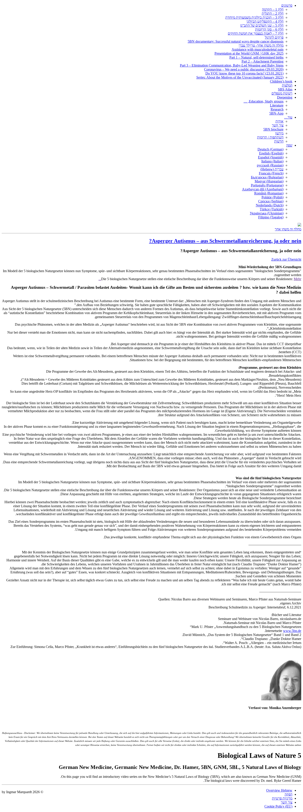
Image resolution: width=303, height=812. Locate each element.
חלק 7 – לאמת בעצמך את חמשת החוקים (255, 33)
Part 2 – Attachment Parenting (262, 61)
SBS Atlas (285, 89)
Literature (276, 105)
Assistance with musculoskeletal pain (257, 49)
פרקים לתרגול (274, 37)
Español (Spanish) (270, 157)
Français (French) (271, 173)
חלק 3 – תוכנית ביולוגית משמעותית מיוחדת (254, 17)
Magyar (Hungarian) (269, 181)
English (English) (271, 153)
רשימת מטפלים (282, 93)
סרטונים (286, 5)
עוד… (288, 117)
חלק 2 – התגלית (272, 13)
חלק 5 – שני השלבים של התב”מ (261, 25)
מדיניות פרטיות (282, 798)
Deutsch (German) (270, 149)
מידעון (279, 133)
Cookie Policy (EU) (278, 806)
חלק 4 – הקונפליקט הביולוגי (264, 21)
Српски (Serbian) (270, 201)
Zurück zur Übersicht (286, 259)
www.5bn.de (292, 631)
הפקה (288, 794)
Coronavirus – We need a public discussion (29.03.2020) (243, 69)
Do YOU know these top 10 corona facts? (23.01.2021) (244, 73)
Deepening (284, 97)
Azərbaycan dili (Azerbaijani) (262, 189)
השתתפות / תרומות (270, 137)
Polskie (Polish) (272, 197)
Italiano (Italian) (272, 161)
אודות (279, 121)
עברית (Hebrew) (271, 169)
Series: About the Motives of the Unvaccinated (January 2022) (239, 77)
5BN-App (276, 113)
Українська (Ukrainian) (266, 213)
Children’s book (281, 81)
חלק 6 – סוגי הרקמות (269, 29)
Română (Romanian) (268, 193)
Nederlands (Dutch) (269, 205)
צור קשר (277, 125)
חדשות (278, 141)
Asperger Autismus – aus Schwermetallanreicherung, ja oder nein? (225, 241)
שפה (289, 145)
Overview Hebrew (279, 790)
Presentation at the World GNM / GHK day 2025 (248, 53)
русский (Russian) (270, 165)
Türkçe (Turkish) (271, 209)
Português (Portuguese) (267, 185)
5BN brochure (273, 129)
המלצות (287, 85)
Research (277, 109)
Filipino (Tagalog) (270, 217)
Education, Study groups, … (263, 101)
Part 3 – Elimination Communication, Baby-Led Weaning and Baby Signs (231, 65)
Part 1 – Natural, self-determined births (256, 57)
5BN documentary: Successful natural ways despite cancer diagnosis (235, 41)
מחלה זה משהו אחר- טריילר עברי (261, 45)
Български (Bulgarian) (267, 177)
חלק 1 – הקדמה (272, 9)
